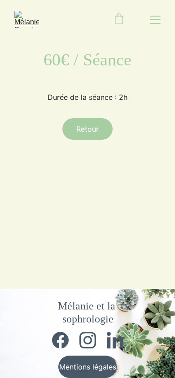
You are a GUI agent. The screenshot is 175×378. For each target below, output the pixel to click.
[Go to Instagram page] (92, 340)
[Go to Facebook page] (65, 340)
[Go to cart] (119, 19)
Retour (87, 129)
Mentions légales (87, 366)
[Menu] (155, 20)
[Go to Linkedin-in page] (115, 340)
